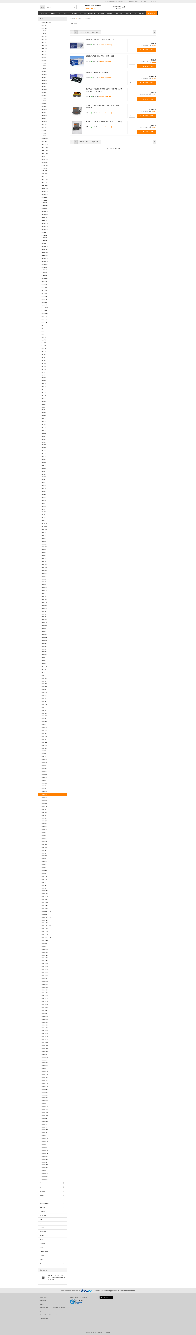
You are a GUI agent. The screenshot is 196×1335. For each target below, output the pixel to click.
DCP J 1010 (44, 142)
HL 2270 (43, 424)
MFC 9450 (44, 841)
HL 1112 (43, 357)
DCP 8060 (44, 75)
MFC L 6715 (44, 1136)
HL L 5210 (44, 611)
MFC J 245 (44, 899)
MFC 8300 (44, 762)
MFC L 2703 (44, 1051)
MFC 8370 (44, 765)
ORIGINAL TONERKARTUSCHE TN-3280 (100, 56)
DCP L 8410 (44, 276)
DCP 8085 (44, 86)
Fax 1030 (44, 284)
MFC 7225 (44, 730)
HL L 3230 (44, 590)
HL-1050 (43, 669)
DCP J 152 (44, 156)
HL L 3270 (44, 596)
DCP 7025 (44, 42)
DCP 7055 (44, 54)
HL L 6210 (44, 617)
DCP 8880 (44, 104)
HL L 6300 (44, 622)
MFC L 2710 (44, 1054)
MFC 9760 (44, 867)
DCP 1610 (44, 31)
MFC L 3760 (44, 1115)
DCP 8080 (44, 83)
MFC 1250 (44, 684)
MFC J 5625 (44, 966)
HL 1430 (43, 372)
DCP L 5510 (44, 267)
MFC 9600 (44, 853)
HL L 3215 (44, 585)
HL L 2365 (44, 556)
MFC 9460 (44, 844)
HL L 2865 (44, 579)
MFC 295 (44, 722)
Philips (42, 1235)
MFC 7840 (44, 754)
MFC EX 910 (44, 894)
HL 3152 (43, 442)
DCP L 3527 (44, 249)
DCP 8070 (44, 80)
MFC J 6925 (44, 1013)
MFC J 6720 (44, 1002)
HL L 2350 (44, 544)
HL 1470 (43, 381)
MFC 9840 (44, 873)
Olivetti (42, 1227)
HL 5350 (43, 494)
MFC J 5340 (44, 955)
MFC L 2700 (44, 1045)
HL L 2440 (44, 573)
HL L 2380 (44, 564)
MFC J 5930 (44, 981)
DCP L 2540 (44, 203)
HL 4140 (43, 459)
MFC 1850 (44, 704)
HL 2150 (43, 413)
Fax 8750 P (44, 314)
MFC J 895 (44, 1039)
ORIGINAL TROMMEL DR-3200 (97, 72)
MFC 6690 (44, 727)
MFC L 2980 (44, 1095)
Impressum (151, 13)
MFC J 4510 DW (46, 917)
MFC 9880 (44, 885)
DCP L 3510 (44, 238)
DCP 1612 (44, 34)
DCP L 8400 (44, 273)
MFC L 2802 (44, 1074)
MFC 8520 (44, 783)
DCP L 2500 (44, 188)
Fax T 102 (44, 316)
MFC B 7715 (44, 891)
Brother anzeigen (46, 22)
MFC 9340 (44, 832)
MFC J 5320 (44, 946)
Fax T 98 (43, 349)
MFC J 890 (44, 1036)
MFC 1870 (44, 707)
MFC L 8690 (44, 1162)
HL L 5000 (44, 602)
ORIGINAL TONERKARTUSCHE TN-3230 (100, 40)
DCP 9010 (44, 109)
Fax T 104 (44, 319)
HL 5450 (43, 506)
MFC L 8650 (44, 1159)
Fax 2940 (44, 305)
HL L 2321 (44, 538)
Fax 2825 (44, 293)
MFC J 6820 (44, 1007)
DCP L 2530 (44, 197)
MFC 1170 (44, 681)
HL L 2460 (44, 576)
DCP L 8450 (44, 279)
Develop (66, 13)
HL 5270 (43, 486)
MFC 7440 (44, 742)
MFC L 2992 (44, 1098)
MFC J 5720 (44, 969)
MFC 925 (44, 818)
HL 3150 (43, 439)
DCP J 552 (44, 171)
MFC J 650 (44, 990)
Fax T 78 (43, 334)
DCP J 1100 (44, 147)
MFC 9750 (44, 864)
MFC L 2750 (44, 1069)
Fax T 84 (43, 340)
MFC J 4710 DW (46, 937)
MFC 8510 (44, 780)
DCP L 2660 (44, 226)
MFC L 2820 (44, 1077)
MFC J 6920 (44, 1010)
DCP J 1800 (44, 159)
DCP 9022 (44, 118)
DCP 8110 (44, 89)
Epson (74, 13)
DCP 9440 (44, 136)
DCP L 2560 (44, 209)
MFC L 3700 (44, 1101)
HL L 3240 (44, 593)
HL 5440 (43, 503)
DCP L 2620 (44, 214)
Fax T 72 (43, 325)
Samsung (42, 1243)
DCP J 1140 (44, 150)
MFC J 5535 (44, 961)
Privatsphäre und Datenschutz (48, 1315)
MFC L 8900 (44, 1168)
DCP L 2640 (44, 223)
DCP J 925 (44, 185)
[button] (133, 1)
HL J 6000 (44, 523)
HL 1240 (43, 366)
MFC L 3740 (44, 1109)
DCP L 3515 (44, 241)
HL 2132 (43, 404)
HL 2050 (43, 395)
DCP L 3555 (44, 258)
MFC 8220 (44, 760)
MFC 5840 (44, 725)
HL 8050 (43, 521)
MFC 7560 (44, 748)
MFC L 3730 (44, 1106)
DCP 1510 (44, 25)
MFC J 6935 (44, 1019)
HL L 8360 (44, 649)
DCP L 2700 (44, 232)
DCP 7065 (44, 63)
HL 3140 (43, 433)
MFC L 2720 (44, 1057)
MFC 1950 (44, 713)
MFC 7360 (44, 736)
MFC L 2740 (44, 1066)
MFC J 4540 (44, 923)
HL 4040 (43, 450)
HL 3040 (43, 427)
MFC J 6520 (44, 993)
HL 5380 (43, 500)
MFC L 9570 (44, 1173)
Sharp (41, 1247)
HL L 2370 (44, 558)
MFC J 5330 (44, 949)
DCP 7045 (44, 51)
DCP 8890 (44, 107)
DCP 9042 (44, 124)
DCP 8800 (44, 101)
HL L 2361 (44, 553)
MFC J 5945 (44, 984)
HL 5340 (43, 491)
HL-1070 (43, 672)
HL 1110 (43, 354)
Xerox (41, 1264)
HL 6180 (43, 515)
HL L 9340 (44, 660)
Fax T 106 (44, 322)
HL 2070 (43, 398)
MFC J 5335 (44, 952)
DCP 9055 (44, 130)
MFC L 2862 (44, 1089)
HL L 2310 (44, 532)
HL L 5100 (44, 605)
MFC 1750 (44, 695)
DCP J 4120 (44, 165)
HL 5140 (43, 471)
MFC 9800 (44, 870)
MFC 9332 (44, 829)
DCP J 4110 (44, 162)
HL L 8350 (44, 646)
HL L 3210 (44, 582)
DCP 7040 (44, 48)
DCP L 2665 (44, 229)
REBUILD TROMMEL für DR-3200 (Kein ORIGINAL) (104, 122)
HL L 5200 (44, 608)
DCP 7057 (44, 57)
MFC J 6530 (44, 996)
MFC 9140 (44, 812)
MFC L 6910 (44, 1144)
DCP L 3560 (44, 261)
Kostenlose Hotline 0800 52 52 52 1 (116, 1)
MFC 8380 (44, 768)
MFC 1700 (44, 692)
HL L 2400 (44, 567)
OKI (135, 13)
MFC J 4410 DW (46, 911)
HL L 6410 (44, 628)
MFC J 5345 (44, 958)
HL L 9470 (44, 663)
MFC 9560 (44, 850)
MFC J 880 (44, 1034)
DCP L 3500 (44, 235)
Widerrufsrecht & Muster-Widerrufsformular (52, 1307)
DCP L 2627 (44, 220)
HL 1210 (43, 360)
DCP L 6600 (44, 270)
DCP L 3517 (44, 244)
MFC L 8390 (44, 1156)
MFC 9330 (44, 827)
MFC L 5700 (44, 1121)
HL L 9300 (44, 655)
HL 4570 (43, 465)
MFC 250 (44, 719)
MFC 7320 (44, 733)
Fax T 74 (43, 328)
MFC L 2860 (44, 1086)
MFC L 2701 (44, 1048)
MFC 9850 (44, 876)
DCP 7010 (44, 37)
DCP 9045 (44, 127)
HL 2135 (43, 407)
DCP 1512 (44, 28)
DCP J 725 (44, 176)
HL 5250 (43, 483)
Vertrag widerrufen (106, 1297)
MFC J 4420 (44, 914)
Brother (44, 13)
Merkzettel (153, 1)
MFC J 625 (44, 987)
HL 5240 (43, 480)
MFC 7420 (44, 739)
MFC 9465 (44, 847)
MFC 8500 (44, 777)
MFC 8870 (44, 792)
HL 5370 (43, 497)
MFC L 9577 (44, 1176)
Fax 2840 (44, 296)
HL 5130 (43, 468)
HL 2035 (43, 386)
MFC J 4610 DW (46, 926)
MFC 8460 (44, 774)
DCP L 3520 (44, 246)
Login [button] (144, 1)
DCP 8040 (44, 69)
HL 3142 (43, 436)
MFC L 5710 (44, 1124)
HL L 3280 (44, 599)
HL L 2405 (44, 570)
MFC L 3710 (44, 1103)
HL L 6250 (44, 620)
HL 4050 (43, 453)
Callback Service (44, 1318)
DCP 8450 (44, 98)
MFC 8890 (44, 800)
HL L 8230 (44, 634)
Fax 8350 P (44, 308)
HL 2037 (43, 389)
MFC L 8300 (44, 1150)
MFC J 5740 (44, 975)
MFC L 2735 (44, 1063)
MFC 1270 (44, 687)
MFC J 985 (44, 1042)
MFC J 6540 (44, 999)
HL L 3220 (44, 588)
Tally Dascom (44, 1251)
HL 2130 (43, 401)
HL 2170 (43, 416)
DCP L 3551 (44, 255)
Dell (59, 13)
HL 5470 (43, 509)
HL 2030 (43, 383)
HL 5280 (43, 488)
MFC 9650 (44, 856)
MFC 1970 (44, 716)
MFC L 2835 (44, 1083)
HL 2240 (43, 418)
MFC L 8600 (119, 13)
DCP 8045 (44, 72)
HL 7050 (43, 518)
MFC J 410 (44, 902)
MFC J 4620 (44, 929)
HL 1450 (43, 378)
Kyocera (101, 13)
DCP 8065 (44, 77)
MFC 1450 (44, 690)
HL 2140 (43, 410)
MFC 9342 (44, 835)
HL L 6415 (44, 631)
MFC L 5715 (44, 1127)
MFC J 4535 (44, 920)
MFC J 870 (44, 1031)
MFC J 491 (44, 943)
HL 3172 (43, 448)
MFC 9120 (44, 809)
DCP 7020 (44, 40)
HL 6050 (43, 512)
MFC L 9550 (44, 1171)
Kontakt (42, 1304)
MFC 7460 (44, 745)
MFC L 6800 (44, 1138)
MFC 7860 (44, 757)
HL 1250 (43, 369)
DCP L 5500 (44, 264)
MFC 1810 (44, 701)
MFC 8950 (44, 803)
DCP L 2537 (44, 200)
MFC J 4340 (44, 908)
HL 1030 (43, 351)
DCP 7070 (44, 66)
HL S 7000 (44, 666)
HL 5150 (43, 474)
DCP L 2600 (44, 211)
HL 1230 (43, 363)
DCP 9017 (44, 112)
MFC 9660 (44, 859)
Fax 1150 (44, 287)
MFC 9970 (44, 888)
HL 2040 (43, 392)
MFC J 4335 (44, 905)
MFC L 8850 (44, 1165)
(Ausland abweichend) (105, 45)
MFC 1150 (44, 678)
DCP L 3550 (44, 252)
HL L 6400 (44, 625)
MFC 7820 (44, 751)
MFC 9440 (44, 838)
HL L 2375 (44, 561)
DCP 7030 (44, 45)
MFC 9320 (44, 824)
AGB (41, 1311)
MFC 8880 (44, 795)
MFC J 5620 (44, 964)
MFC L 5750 (44, 1130)
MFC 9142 (44, 815)
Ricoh (41, 1239)
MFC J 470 (44, 934)
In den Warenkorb (146, 50)
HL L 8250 (44, 640)
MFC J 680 (44, 1004)
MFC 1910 (44, 710)
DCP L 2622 (44, 217)
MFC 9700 (44, 862)
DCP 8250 (44, 95)
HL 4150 (43, 462)
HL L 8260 (44, 643)
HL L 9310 (44, 657)
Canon (52, 13)
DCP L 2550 (44, 206)
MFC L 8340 (44, 1153)
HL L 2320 (44, 535)
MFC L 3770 (44, 1118)
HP (80, 13)
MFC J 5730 (44, 972)
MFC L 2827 (44, 1080)
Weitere (142, 13)
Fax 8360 (44, 311)
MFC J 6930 (44, 1016)
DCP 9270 (44, 133)
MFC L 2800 (44, 1071)
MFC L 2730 (44, 1060)
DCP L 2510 (44, 191)
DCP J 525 (44, 168)
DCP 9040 (44, 121)
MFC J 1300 (44, 896)
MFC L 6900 (44, 1141)
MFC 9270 (44, 821)
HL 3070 (43, 430)
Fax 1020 (44, 281)
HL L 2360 (44, 550)
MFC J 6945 (44, 1025)
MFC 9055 (44, 806)
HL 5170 (43, 477)
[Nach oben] (190, 1331)
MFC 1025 (44, 675)
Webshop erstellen (91, 1332)
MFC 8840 (44, 786)
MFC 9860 (44, 879)
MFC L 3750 (44, 1112)
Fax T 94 (43, 346)
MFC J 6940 (44, 1022)
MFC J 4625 (44, 931)
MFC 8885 (44, 797)
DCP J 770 (44, 179)
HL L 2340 (44, 541)
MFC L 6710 (44, 1133)
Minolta (128, 13)
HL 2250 (43, 421)
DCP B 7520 (44, 139)
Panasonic (43, 1231)
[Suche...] (75, 7)
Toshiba (42, 1256)
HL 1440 (43, 375)
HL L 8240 (44, 637)
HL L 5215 (44, 614)
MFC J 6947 (44, 1028)
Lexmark (109, 13)
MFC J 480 (44, 940)
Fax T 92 (43, 343)
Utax (41, 1259)
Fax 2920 (44, 302)
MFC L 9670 (44, 1179)
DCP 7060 (44, 60)
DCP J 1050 (44, 144)
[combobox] (84, 32)
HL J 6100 (44, 526)
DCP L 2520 (44, 194)
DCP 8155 (44, 92)
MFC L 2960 (44, 1092)
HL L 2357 (44, 547)
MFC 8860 (44, 789)
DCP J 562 (44, 174)
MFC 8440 (44, 771)
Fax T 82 (43, 337)
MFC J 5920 (44, 978)
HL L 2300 (44, 529)
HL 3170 (43, 445)
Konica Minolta (89, 13)
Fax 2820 (44, 290)
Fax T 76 (43, 331)
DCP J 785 (44, 182)
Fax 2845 (44, 299)
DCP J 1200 (44, 153)
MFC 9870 (44, 882)
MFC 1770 (44, 698)
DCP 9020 (44, 115)
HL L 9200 (44, 652)
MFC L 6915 (44, 1147)
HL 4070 (43, 456)
